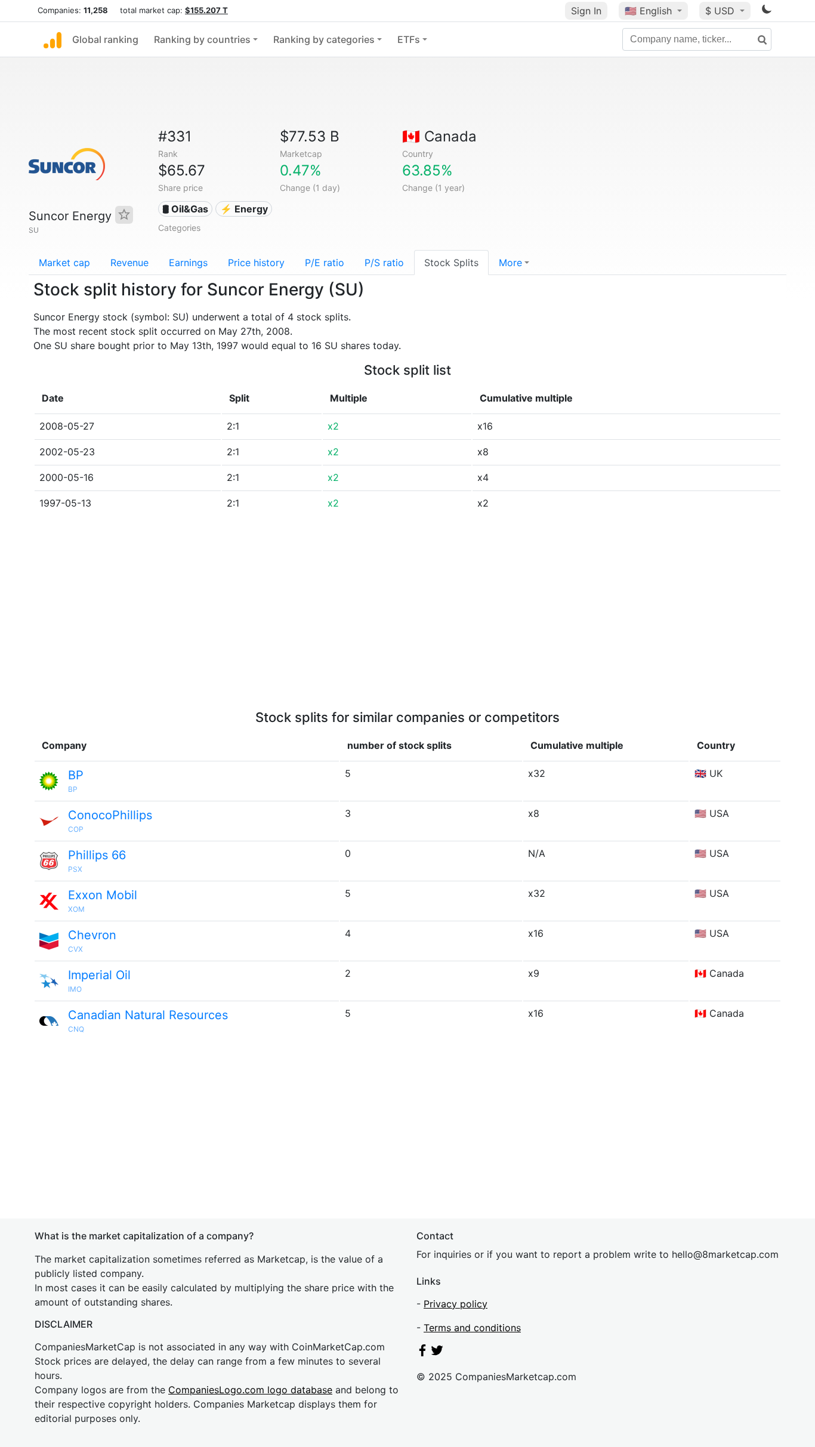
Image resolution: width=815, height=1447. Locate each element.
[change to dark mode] (766, 11)
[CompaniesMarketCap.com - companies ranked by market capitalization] (52, 39)
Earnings (188, 263)
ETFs (408, 39)
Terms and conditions (472, 1328)
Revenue (129, 263)
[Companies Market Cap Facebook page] (422, 1353)
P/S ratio (384, 263)
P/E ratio (324, 263)
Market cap (64, 263)
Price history (256, 263)
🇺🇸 (648, 11)
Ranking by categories (324, 39)
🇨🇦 (439, 136)
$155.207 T (206, 10)
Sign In (586, 11)
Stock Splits (451, 263)
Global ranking (105, 39)
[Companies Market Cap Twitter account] (437, 1353)
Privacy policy (455, 1304)
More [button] (510, 263)
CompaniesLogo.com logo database (250, 1390)
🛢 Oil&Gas (185, 209)
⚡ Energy (244, 209)
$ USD (721, 11)
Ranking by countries (202, 39)
